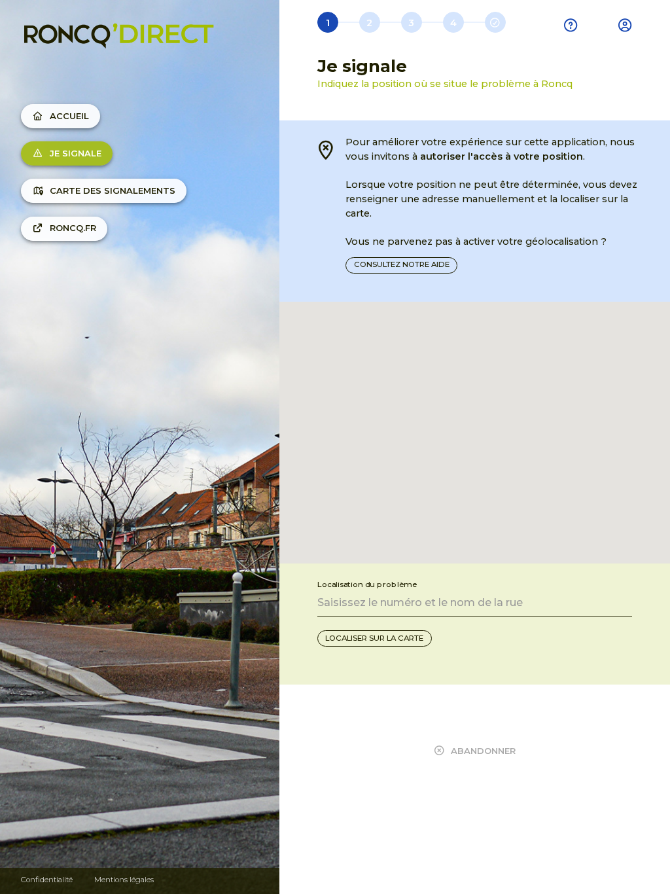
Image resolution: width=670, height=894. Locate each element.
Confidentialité (47, 879)
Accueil (69, 116)
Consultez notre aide (402, 264)
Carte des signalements (112, 190)
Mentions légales (124, 879)
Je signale (75, 153)
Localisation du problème (367, 583)
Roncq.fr (73, 228)
